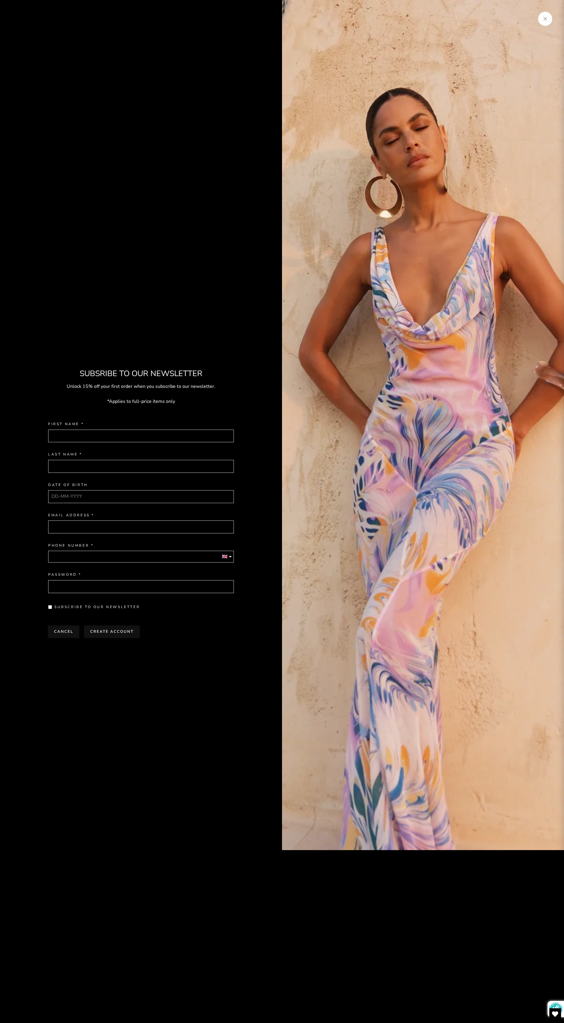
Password (62, 575)
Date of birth (68, 485)
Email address (69, 515)
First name (63, 424)
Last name (63, 454)
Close (141, 650)
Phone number (68, 545)
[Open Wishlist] (555, 1014)
